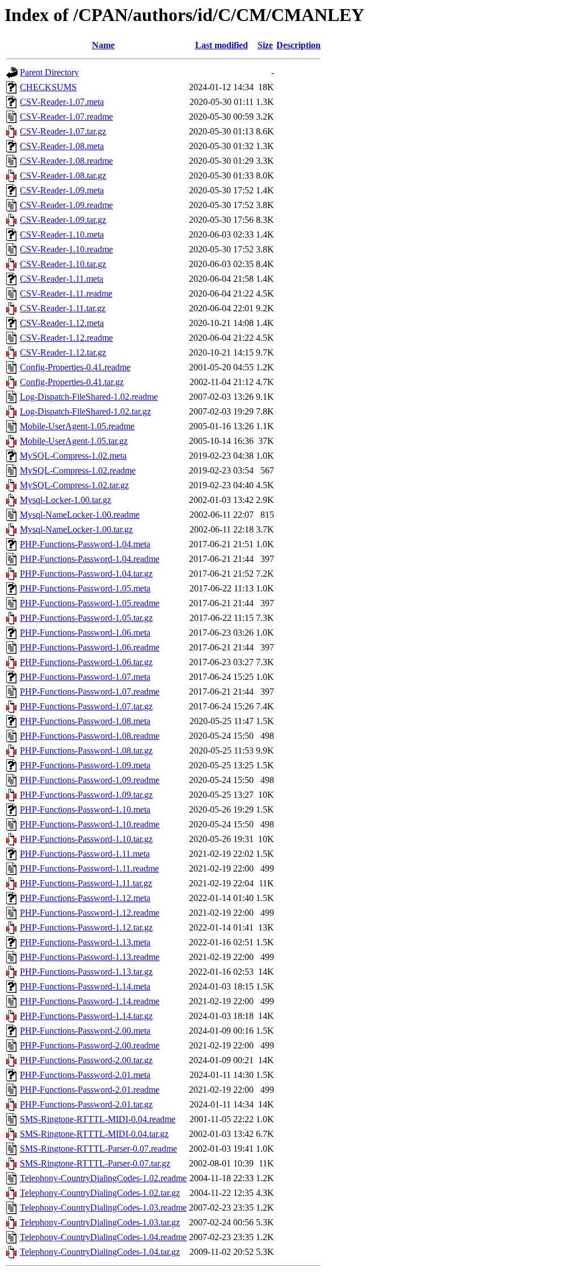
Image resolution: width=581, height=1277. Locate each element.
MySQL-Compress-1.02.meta (73, 455)
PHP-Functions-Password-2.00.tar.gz (86, 1060)
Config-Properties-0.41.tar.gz (72, 382)
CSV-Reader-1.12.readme (66, 337)
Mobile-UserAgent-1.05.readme (77, 426)
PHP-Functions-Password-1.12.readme (89, 912)
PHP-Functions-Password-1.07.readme (89, 691)
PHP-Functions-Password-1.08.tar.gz (86, 750)
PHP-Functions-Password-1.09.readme (89, 780)
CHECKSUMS (48, 87)
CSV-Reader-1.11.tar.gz (63, 308)
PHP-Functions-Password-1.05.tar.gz (86, 618)
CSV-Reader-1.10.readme (66, 249)
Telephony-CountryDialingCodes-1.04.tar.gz (100, 1252)
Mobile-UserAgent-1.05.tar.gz (74, 441)
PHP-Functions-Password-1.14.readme (89, 1001)
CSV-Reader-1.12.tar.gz (63, 352)
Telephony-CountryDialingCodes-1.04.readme (103, 1237)
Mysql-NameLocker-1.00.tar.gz (76, 529)
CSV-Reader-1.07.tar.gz (63, 131)
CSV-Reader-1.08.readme (66, 161)
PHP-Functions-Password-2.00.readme (89, 1045)
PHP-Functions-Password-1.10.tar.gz (86, 839)
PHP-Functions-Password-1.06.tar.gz (86, 662)
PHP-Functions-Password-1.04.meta (85, 544)
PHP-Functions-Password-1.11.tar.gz (86, 883)
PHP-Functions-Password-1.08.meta (85, 721)
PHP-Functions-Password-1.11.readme (89, 868)
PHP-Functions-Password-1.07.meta (85, 677)
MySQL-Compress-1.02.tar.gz (74, 485)
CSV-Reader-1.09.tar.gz (63, 220)
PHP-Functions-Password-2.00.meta (85, 1030)
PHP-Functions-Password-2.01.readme (89, 1089)
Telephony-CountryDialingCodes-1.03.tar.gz (100, 1222)
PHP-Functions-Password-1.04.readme (89, 559)
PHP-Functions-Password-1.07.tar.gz (86, 706)
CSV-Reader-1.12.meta (62, 323)
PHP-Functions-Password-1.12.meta (85, 898)
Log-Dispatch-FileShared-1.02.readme (89, 396)
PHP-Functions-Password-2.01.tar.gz (86, 1104)
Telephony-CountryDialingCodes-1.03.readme (103, 1207)
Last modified (221, 45)
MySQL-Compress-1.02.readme (78, 470)
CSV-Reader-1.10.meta (62, 234)
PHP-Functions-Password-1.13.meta (85, 942)
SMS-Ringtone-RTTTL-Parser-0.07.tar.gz (95, 1163)
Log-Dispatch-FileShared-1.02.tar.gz (85, 411)
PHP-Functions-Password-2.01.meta (85, 1075)
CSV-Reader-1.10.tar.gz (63, 264)
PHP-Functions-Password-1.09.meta (85, 765)
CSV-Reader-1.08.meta (62, 146)
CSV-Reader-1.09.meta (62, 190)
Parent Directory (49, 72)
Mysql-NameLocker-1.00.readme (80, 514)
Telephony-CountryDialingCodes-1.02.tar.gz (100, 1193)
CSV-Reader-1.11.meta (61, 279)
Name (103, 45)
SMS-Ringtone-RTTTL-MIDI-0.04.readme (97, 1119)
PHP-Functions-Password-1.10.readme (89, 824)
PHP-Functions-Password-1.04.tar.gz (86, 573)
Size (265, 45)
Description (298, 45)
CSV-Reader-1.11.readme (66, 293)
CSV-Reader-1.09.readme (66, 205)
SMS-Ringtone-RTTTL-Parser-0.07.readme (98, 1148)
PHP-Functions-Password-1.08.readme (89, 736)
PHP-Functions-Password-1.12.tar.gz (86, 927)
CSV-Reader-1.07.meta (62, 102)
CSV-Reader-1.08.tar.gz (63, 175)
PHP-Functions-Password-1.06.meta (85, 632)
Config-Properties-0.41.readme (75, 367)
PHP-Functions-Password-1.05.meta (85, 588)
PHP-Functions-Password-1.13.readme (89, 957)
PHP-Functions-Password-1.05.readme (89, 603)
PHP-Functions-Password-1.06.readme (89, 647)
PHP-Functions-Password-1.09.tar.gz (86, 795)
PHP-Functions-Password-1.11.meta (85, 854)
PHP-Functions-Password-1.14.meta (85, 986)
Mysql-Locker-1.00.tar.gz (65, 500)
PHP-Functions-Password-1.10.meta (85, 809)
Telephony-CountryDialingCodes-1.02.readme (103, 1178)
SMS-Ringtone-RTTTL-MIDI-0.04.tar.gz (94, 1134)
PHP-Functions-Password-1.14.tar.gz (86, 1016)
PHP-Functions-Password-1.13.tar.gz (86, 971)
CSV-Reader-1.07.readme (66, 116)
